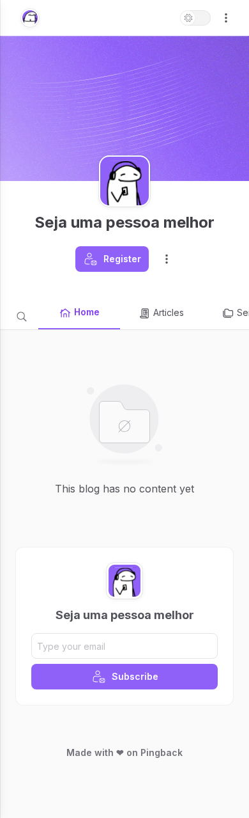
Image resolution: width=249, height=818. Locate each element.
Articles (168, 312)
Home (87, 311)
